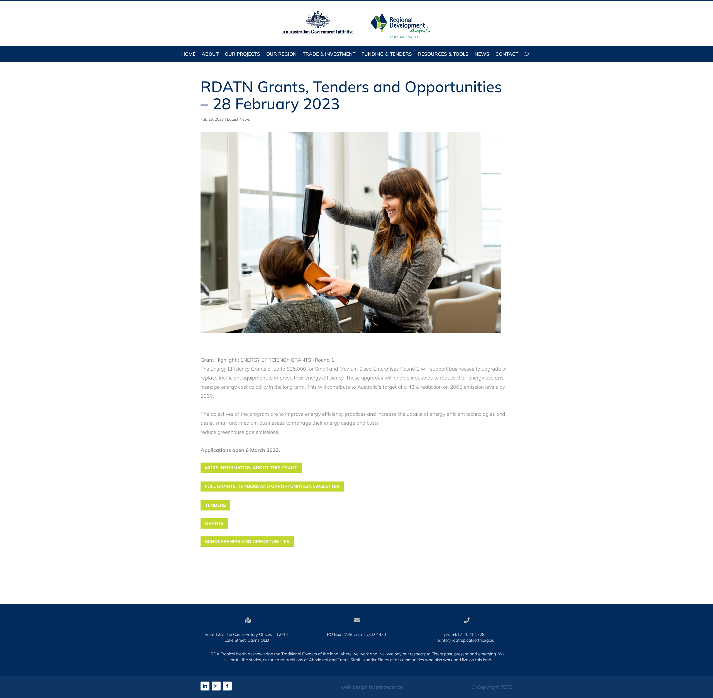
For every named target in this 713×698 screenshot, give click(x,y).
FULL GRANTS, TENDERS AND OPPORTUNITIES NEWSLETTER (272, 486)
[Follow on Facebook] (227, 686)
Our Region (281, 54)
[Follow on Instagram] (216, 686)
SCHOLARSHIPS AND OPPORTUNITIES (247, 541)
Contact (506, 54)
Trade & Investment (329, 54)
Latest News (238, 119)
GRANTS (214, 523)
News (482, 54)
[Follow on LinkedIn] (205, 686)
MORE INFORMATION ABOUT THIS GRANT (251, 467)
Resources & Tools (443, 54)
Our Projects (242, 54)
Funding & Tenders (387, 54)
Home (188, 54)
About (210, 54)
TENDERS (215, 505)
